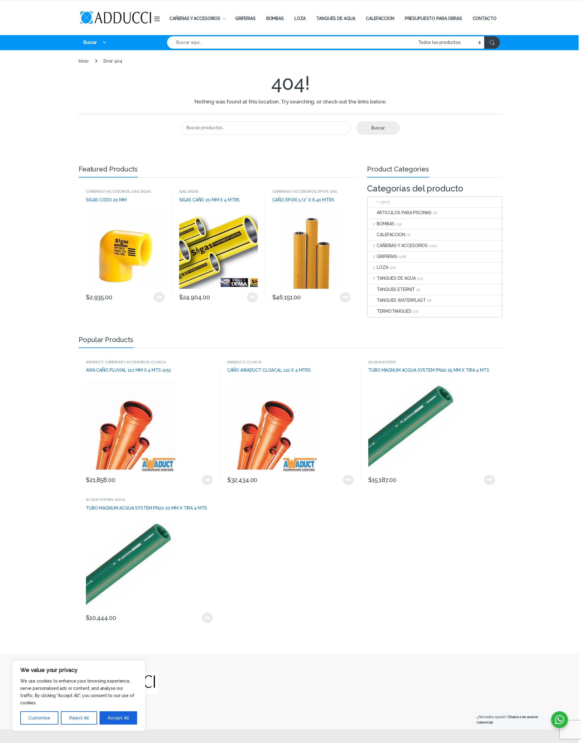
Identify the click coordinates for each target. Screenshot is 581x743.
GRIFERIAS (245, 18)
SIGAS (145, 191)
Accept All (118, 717)
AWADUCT (94, 362)
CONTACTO (485, 18)
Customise (39, 717)
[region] (78, 695)
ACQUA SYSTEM (381, 362)
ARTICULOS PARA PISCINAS (404, 212)
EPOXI (323, 191)
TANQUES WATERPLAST (401, 300)
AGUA (120, 499)
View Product (157, 297)
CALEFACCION (380, 18)
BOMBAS (275, 18)
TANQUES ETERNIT (396, 289)
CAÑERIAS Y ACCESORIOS (194, 18)
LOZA (300, 18)
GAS (135, 191)
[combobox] (291, 42)
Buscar (378, 127)
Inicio (84, 61)
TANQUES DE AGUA (335, 18)
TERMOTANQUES (394, 311)
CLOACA (158, 362)
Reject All (79, 717)
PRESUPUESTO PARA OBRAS (433, 18)
